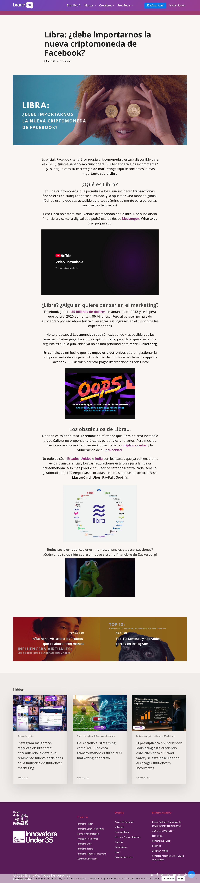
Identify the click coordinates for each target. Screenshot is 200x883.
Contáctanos (121, 847)
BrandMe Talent (85, 848)
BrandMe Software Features (90, 828)
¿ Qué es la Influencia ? (163, 830)
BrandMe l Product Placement (91, 853)
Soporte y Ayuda (160, 850)
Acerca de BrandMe (124, 822)
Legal (117, 852)
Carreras (119, 842)
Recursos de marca (124, 857)
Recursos (156, 845)
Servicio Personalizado (88, 833)
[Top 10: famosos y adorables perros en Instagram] (143, 639)
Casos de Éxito (122, 832)
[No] (196, 878)
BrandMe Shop (84, 843)
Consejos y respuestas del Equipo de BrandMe (168, 857)
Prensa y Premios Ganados (128, 837)
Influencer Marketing (105, 736)
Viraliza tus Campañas (87, 838)
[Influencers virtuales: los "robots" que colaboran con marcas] (56, 639)
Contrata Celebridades (88, 858)
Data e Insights (25, 736)
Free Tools (157, 835)
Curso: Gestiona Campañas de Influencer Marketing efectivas (166, 824)
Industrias (119, 827)
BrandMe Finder (85, 823)
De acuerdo (168, 878)
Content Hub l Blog (161, 840)
